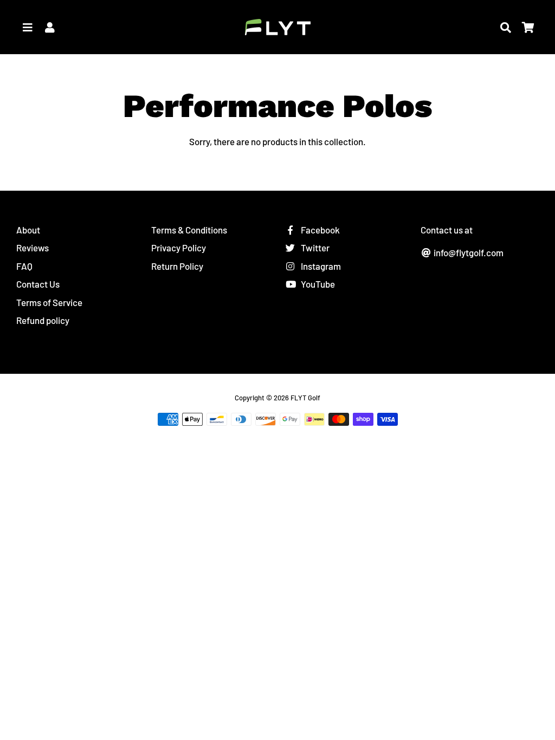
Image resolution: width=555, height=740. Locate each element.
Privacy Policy (178, 247)
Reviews (32, 247)
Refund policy (42, 320)
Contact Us (38, 283)
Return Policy (177, 266)
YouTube (317, 283)
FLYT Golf (305, 397)
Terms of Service (49, 302)
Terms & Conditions (189, 229)
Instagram (320, 266)
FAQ (24, 266)
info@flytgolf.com (468, 252)
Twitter (314, 247)
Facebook (319, 229)
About (28, 229)
